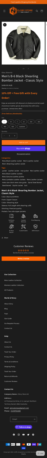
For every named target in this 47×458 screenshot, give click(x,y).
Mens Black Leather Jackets (12, 174)
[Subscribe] (34, 419)
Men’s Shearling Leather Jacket (13, 164)
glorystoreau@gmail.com (19, 408)
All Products (8, 290)
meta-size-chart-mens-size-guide (14, 182)
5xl (13, 127)
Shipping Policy (9, 367)
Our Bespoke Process (11, 323)
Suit (25, 185)
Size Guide (8, 318)
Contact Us (8, 328)
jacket (4, 171)
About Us (7, 342)
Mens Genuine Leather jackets (13, 177)
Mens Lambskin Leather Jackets (13, 179)
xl (24, 122)
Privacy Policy (9, 357)
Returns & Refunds (10, 376)
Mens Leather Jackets (35, 179)
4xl (5, 127)
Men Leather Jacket (37, 171)
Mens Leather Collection (13, 280)
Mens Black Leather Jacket (12, 161)
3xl (39, 122)
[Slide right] (28, 68)
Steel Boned (6, 185)
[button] (4, 11)
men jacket (25, 171)
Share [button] (6, 238)
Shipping (4, 88)
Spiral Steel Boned (35, 182)
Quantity (4, 131)
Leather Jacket (13, 171)
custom (22, 127)
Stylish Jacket (17, 185)
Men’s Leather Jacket (31, 161)
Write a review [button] (23, 258)
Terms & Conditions (11, 362)
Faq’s (6, 314)
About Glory (8, 304)
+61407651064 (16, 411)
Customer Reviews (10, 381)
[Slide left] (18, 68)
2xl (31, 122)
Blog (6, 309)
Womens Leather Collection (14, 285)
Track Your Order (10, 352)
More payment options (23, 154)
